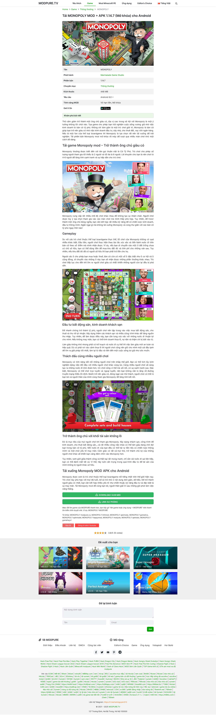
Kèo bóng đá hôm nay (134, 687)
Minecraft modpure (82, 666)
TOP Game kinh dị (150, 666)
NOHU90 (168, 692)
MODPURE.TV (48, 3)
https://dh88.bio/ (48, 692)
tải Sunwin (158, 692)
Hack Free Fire (46, 661)
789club (133, 682)
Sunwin (62, 679)
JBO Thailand (138, 679)
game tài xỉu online (167, 687)
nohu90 (78, 674)
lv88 (64, 692)
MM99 (65, 695)
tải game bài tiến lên (91, 695)
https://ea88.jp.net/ (72, 687)
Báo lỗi (68, 525)
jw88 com (132, 692)
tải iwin (111, 676)
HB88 (96, 689)
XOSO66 (118, 695)
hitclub (87, 682)
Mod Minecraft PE (107, 3)
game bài (141, 676)
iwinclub (155, 687)
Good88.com (140, 684)
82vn (62, 676)
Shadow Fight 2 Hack (165, 664)
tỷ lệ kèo (83, 692)
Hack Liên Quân (66, 666)
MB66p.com (87, 674)
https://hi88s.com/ (166, 695)
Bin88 (146, 674)
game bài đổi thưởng (61, 682)
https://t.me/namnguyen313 (115, 702)
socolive (172, 676)
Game (90, 3)
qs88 (123, 684)
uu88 (79, 695)
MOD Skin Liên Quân (133, 666)
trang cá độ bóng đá (70, 689)
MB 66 (57, 674)
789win (169, 689)
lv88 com (44, 687)
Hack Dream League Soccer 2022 (60, 664)
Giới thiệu (47, 645)
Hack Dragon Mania (124, 661)
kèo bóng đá (147, 689)
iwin (95, 674)
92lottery (69, 676)
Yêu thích (76, 3)
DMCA (82, 645)
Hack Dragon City (107, 661)
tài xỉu (77, 676)
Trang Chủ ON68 (53, 684)
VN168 (69, 679)
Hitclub (42, 676)
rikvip (101, 674)
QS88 (155, 679)
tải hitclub (130, 674)
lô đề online (147, 692)
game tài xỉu (118, 687)
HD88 (42, 682)
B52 (106, 674)
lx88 (118, 684)
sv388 (122, 689)
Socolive (163, 679)
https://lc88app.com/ (105, 684)
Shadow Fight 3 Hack (49, 666)
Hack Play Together (79, 661)
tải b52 (55, 679)
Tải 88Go (92, 687)
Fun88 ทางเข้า (107, 695)
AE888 (123, 692)
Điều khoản (60, 645)
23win (104, 697)
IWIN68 (130, 684)
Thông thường (86, 9)
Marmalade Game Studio (112, 75)
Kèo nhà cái (47, 689)
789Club (49, 676)
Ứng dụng (127, 3)
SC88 (50, 674)
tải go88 (94, 676)
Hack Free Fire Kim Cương (144, 664)
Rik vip (147, 687)
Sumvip (109, 679)
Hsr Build (168, 645)
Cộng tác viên (94, 645)
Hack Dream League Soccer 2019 (90, 664)
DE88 (58, 692)
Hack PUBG (94, 661)
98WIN (73, 695)
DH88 (102, 689)
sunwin (149, 679)
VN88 (84, 687)
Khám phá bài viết (72, 115)
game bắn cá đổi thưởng (125, 676)
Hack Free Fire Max (62, 661)
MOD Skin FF (127, 664)
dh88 (70, 692)
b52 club (116, 682)
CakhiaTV (172, 679)
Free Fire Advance (112, 664)
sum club (85, 679)
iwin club (138, 674)
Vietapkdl (157, 645)
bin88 (47, 679)
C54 (116, 689)
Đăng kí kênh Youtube (87, 525)
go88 (74, 682)
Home (65, 9)
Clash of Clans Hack (115, 666)
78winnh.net (159, 689)
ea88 (42, 684)
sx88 (76, 692)
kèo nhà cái (169, 674)
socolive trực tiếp (117, 674)
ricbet (41, 679)
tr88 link (153, 695)
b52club (108, 687)
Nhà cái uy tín (126, 679)
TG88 (165, 684)
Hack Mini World (98, 666)
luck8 (139, 692)
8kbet (70, 674)
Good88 (59, 687)
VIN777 (93, 679)
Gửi (150, 629)
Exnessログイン (136, 695)
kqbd (49, 682)
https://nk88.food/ (69, 684)
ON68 (125, 695)
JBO (56, 676)
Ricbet (153, 674)
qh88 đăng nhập (134, 689)
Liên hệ (72, 645)
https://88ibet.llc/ (154, 684)
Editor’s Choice (145, 3)
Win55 (116, 679)
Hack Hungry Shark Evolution (146, 661)
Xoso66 (101, 679)
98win (64, 674)
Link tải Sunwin (112, 692)
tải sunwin (85, 676)
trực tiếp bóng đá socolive (157, 676)
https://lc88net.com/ (86, 684)
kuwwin (100, 687)
